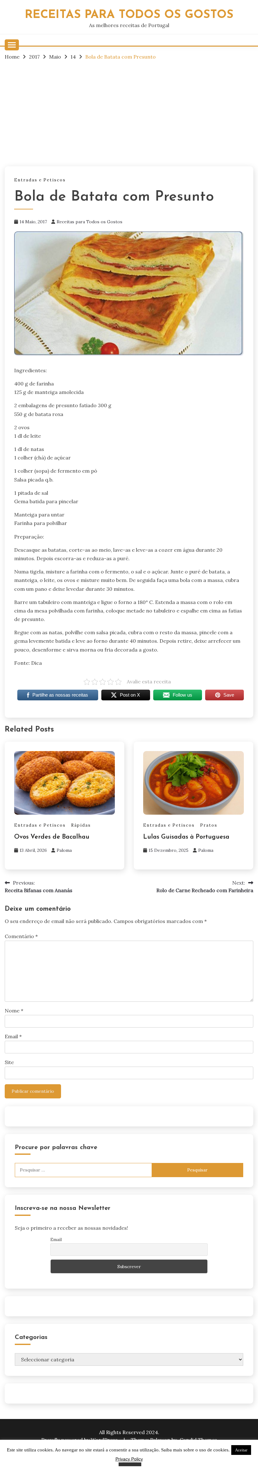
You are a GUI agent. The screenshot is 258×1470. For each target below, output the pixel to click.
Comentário (21, 936)
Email (13, 1036)
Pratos (208, 825)
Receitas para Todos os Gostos (89, 222)
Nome (14, 1010)
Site (9, 1062)
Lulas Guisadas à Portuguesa (186, 837)
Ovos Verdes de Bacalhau (51, 837)
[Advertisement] (129, 113)
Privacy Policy (129, 1458)
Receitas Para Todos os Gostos (129, 15)
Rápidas (81, 825)
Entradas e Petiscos (40, 180)
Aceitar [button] (241, 1450)
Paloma (64, 850)
